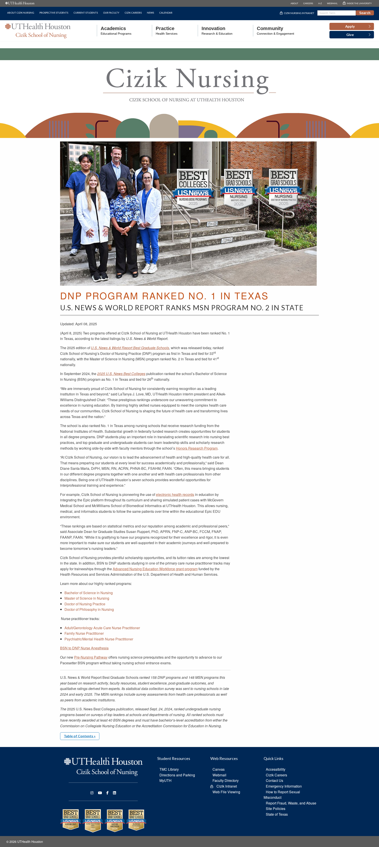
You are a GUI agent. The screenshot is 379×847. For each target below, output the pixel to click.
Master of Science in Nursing (86, 598)
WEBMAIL (332, 3)
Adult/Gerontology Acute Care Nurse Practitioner (102, 627)
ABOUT (294, 3)
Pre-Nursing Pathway (90, 657)
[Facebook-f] (107, 792)
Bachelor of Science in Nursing (88, 592)
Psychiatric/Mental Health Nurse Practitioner (98, 639)
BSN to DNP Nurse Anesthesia (84, 647)
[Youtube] (100, 792)
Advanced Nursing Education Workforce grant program (155, 568)
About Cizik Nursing (20, 12)
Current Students (85, 12)
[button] (351, 26)
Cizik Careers (133, 12)
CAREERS (308, 3)
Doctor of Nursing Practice (84, 603)
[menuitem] (114, 30)
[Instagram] (91, 792)
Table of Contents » (80, 736)
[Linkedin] (114, 792)
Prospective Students (53, 12)
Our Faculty (111, 12)
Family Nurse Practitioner (84, 633)
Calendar (165, 12)
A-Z (320, 3)
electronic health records (175, 494)
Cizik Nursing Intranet (299, 13)
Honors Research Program (197, 448)
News (150, 12)
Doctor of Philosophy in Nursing (89, 609)
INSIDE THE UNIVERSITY (359, 3)
